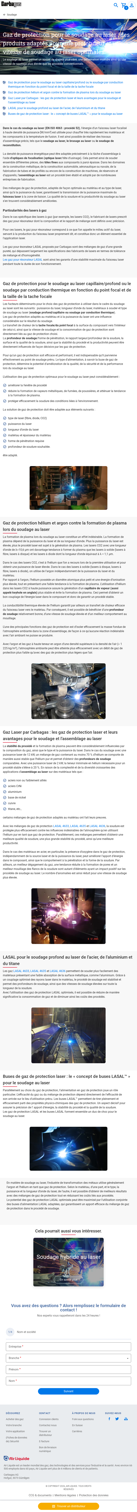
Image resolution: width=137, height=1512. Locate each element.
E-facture (44, 1441)
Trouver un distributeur (45, 1433)
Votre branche (14, 1425)
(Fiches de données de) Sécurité (16, 1439)
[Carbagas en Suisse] (11, 4)
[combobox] (116, 5)
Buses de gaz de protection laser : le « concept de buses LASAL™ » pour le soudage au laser (65, 113)
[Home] (16, 1458)
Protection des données (93, 1495)
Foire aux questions (83, 1419)
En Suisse (77, 1425)
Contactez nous (48, 1425)
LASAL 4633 (61, 826)
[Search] (116, 5)
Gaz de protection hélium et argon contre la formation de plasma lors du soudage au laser (64, 92)
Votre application (15, 1431)
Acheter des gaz (15, 1419)
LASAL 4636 (97, 826)
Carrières (77, 1431)
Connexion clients (49, 1419)
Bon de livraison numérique (48, 1449)
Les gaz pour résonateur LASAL (22, 259)
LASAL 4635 (77, 826)
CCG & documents (40, 1495)
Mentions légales (65, 1495)
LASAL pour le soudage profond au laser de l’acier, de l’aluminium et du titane (56, 108)
